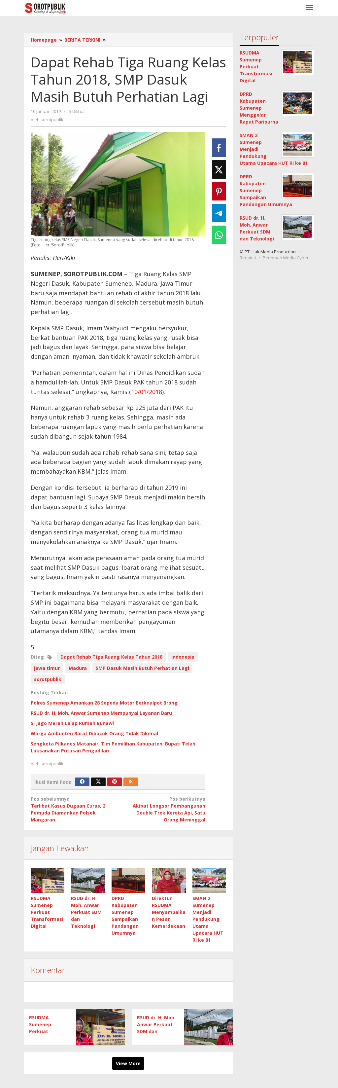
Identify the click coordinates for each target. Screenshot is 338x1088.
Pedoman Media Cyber (286, 258)
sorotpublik (47, 679)
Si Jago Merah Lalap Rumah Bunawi (72, 723)
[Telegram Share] (219, 213)
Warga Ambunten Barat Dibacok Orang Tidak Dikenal (94, 733)
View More (128, 1063)
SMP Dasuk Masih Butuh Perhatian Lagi (142, 668)
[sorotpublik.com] (62, 8)
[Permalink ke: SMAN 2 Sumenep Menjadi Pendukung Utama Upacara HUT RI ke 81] (209, 880)
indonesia (182, 657)
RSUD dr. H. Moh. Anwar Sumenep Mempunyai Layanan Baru (101, 713)
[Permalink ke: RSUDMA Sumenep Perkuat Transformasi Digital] (47, 880)
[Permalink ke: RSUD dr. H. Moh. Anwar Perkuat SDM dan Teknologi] (88, 880)
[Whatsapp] (219, 235)
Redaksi (248, 258)
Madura (78, 668)
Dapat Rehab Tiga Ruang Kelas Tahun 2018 (111, 657)
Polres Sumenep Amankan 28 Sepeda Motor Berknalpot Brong (104, 703)
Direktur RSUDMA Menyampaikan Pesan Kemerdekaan (169, 912)
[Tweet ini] (219, 169)
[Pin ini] (219, 191)
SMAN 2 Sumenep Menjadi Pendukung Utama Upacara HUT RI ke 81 (207, 919)
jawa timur (47, 668)
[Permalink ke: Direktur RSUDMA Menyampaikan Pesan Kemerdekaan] (169, 880)
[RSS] (130, 782)
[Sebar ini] (219, 147)
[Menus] (309, 8)
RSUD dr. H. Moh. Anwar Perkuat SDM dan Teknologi (86, 912)
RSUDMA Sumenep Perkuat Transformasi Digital (47, 912)
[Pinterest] (114, 782)
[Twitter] (98, 782)
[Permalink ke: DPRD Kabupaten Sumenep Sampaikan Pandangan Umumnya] (128, 880)
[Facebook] (82, 782)
